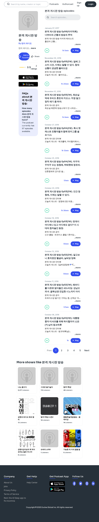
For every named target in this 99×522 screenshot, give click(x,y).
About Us (8, 482)
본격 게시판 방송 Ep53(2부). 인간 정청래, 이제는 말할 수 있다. (62, 193)
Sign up (79, 4)
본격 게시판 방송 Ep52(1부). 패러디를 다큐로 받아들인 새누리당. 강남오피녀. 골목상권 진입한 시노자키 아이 (62, 288)
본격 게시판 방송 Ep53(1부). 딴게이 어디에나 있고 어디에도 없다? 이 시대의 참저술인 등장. (62, 225)
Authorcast (67, 4)
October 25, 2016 (52, 158)
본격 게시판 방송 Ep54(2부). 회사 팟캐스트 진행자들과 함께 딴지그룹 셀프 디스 (63, 131)
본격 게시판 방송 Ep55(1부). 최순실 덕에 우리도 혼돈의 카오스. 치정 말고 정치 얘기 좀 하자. (62, 98)
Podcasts (54, 4)
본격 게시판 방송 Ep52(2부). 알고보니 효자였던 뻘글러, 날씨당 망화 (62, 256)
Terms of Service (11, 494)
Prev (49, 350)
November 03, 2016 (53, 58)
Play (77, 50)
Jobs (6, 486)
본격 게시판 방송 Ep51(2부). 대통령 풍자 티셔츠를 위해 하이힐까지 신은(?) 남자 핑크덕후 (62, 321)
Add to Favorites (26, 56)
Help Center (32, 482)
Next (86, 350)
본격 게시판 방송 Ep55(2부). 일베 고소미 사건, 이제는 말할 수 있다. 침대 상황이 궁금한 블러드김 (62, 65)
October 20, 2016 (52, 188)
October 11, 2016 (51, 281)
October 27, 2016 (52, 125)
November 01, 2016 (53, 91)
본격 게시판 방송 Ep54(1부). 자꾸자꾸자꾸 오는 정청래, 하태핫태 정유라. (63, 163)
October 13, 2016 (52, 251)
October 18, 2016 (52, 218)
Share (37, 56)
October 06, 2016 (52, 315)
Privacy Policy (10, 490)
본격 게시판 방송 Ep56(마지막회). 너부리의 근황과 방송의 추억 (61, 33)
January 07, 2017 (52, 28)
